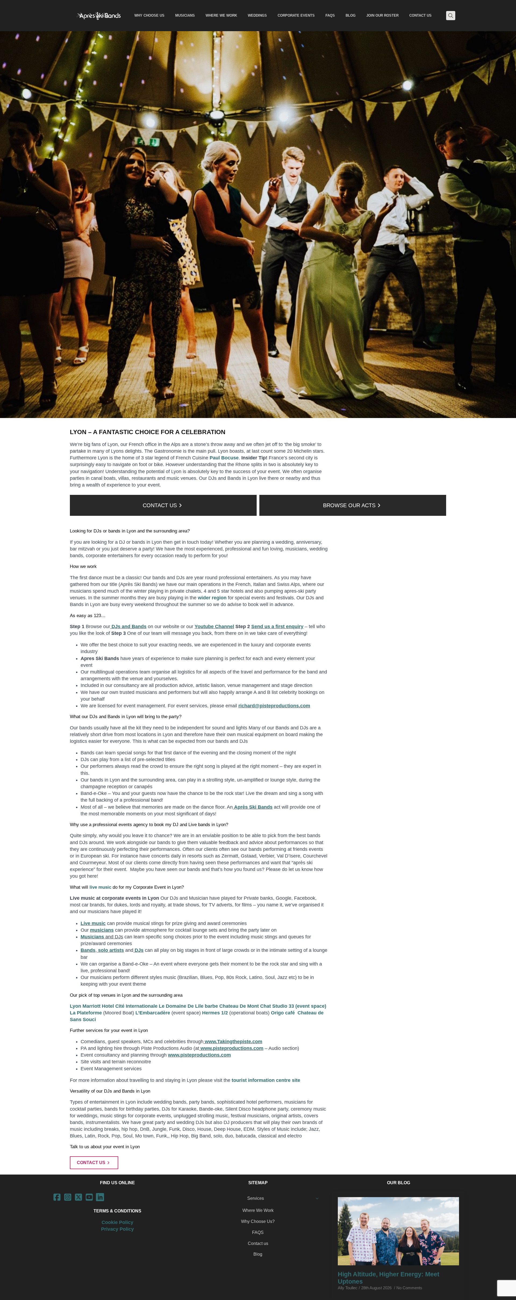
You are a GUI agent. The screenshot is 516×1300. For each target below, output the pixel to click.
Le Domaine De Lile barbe (188, 1006)
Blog (257, 1254)
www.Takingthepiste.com (232, 1041)
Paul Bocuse (224, 457)
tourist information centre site (266, 1080)
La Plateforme (86, 1012)
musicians (102, 930)
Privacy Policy (117, 1229)
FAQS (258, 1232)
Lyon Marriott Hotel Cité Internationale (113, 1006)
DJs (138, 950)
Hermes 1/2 (215, 1012)
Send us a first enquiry (277, 626)
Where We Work (258, 1210)
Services (255, 1198)
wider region (212, 597)
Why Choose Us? (258, 1221)
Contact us (258, 1243)
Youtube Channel (214, 626)
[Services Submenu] (319, 1198)
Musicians (92, 936)
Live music (93, 923)
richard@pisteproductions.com (274, 705)
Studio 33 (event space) (299, 1006)
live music (99, 887)
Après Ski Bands (253, 807)
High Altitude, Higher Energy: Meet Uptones (388, 1278)
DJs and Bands (128, 626)
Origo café (283, 1012)
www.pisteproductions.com (231, 1048)
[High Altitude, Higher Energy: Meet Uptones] (398, 1231)
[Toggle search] (450, 15)
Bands (88, 950)
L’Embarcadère (152, 1012)
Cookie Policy (117, 1222)
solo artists (110, 950)
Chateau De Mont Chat (245, 1006)
